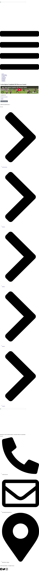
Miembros (3, 81)
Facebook (3, 79)
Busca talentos (4, 74)
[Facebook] (1, 569)
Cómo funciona (4, 75)
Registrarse (4, 78)
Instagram (3, 80)
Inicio (3, 73)
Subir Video (4, 77)
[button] (19, 50)
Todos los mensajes (4, 101)
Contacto (3, 76)
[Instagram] (6, 569)
